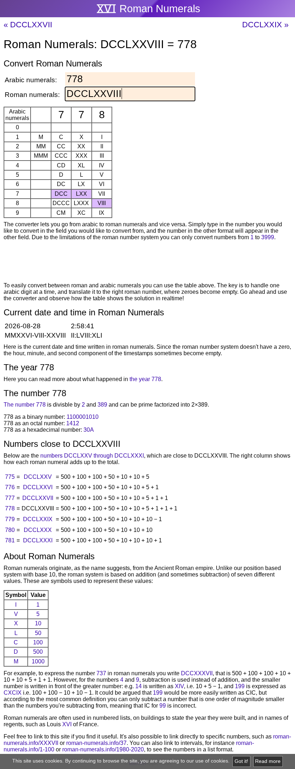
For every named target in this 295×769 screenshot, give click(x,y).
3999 (267, 237)
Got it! (241, 761)
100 (38, 642)
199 (240, 686)
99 (162, 706)
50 (38, 633)
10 (38, 623)
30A (88, 430)
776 (10, 487)
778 (10, 508)
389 (102, 405)
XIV (179, 686)
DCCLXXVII (37, 498)
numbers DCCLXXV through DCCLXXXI (92, 456)
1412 (72, 423)
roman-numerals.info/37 (96, 743)
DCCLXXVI (38, 487)
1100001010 (83, 417)
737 (101, 673)
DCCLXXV (38, 477)
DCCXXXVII (197, 673)
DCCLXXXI (38, 540)
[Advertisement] (147, 262)
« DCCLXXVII (28, 24)
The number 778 (25, 405)
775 (10, 477)
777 (10, 498)
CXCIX (13, 693)
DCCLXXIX (38, 519)
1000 (38, 661)
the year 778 (145, 379)
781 (10, 540)
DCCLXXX (38, 530)
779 (10, 519)
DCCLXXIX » (265, 24)
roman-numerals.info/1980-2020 (103, 749)
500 (38, 652)
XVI (67, 724)
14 (138, 686)
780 (10, 530)
